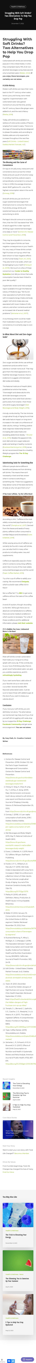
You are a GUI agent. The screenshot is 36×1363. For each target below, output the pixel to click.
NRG (21, 593)
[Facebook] (9, 1361)
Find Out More (8, 1172)
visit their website (25, 623)
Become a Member (21, 1153)
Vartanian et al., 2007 (20, 313)
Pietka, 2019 (7, 114)
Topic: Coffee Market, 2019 (13, 573)
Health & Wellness (18, 7)
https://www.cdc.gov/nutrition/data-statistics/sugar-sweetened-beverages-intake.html (19, 781)
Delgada (25, 582)
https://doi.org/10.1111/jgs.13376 (17, 891)
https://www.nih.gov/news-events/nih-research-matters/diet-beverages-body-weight (18, 845)
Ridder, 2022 (25, 73)
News (21, 1274)
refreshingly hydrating (12, 675)
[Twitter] (13, 1361)
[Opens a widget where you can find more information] (27, 1359)
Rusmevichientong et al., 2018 (14, 447)
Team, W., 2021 (24, 259)
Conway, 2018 (8, 193)
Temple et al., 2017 (19, 525)
